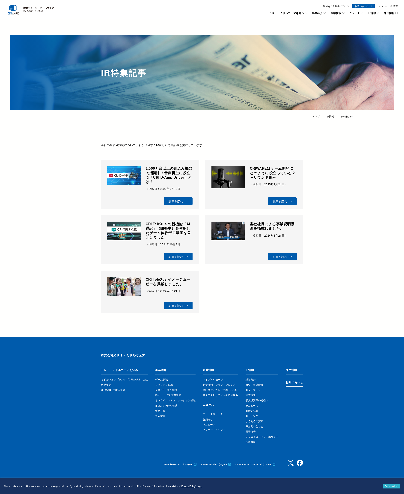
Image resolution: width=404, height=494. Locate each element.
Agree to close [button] (391, 486)
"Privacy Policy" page (191, 486)
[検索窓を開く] (394, 6)
